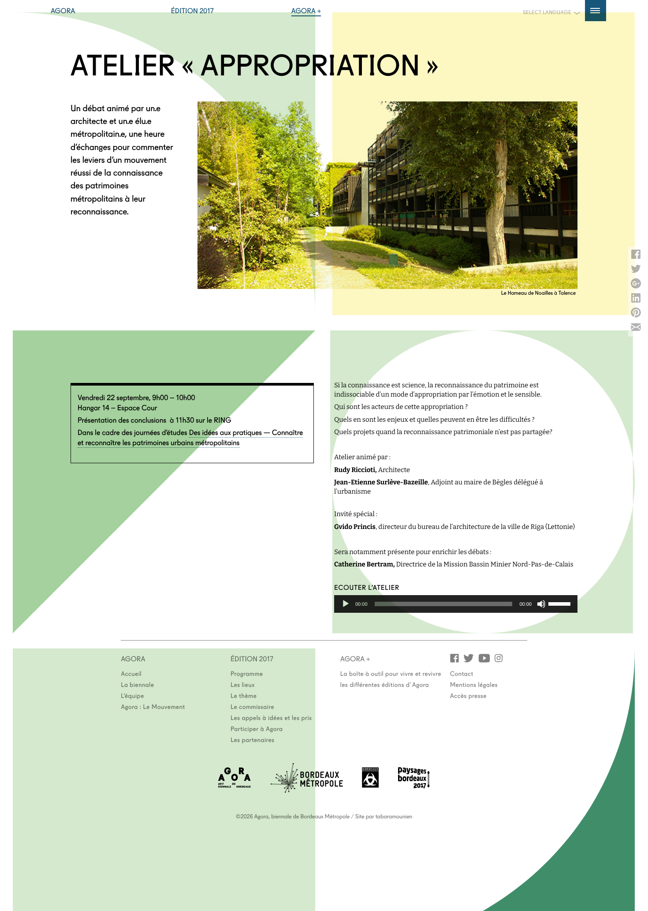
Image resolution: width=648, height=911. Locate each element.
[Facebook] (454, 657)
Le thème (244, 695)
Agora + (306, 10)
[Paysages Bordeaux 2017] (414, 785)
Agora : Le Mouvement (153, 706)
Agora (63, 10)
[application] (455, 604)
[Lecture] (345, 604)
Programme (247, 673)
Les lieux (243, 684)
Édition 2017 (192, 10)
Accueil (131, 673)
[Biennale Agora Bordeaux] (234, 785)
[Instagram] (499, 657)
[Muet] (541, 604)
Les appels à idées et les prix (271, 717)
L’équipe (132, 695)
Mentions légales (474, 684)
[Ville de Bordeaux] (370, 785)
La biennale (137, 684)
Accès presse (468, 695)
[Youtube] (484, 657)
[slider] (560, 603)
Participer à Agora (257, 728)
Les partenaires (253, 739)
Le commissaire (252, 706)
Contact (461, 673)
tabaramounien (394, 816)
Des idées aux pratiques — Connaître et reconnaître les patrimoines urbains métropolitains (190, 437)
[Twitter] (468, 657)
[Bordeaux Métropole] (306, 790)
